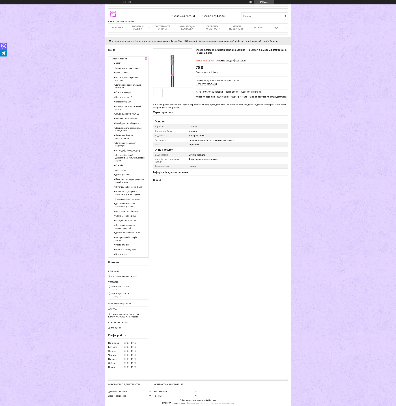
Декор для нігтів (123, 175)
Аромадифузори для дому (127, 150)
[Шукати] (285, 16)
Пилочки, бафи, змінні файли (129, 187)
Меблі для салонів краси (127, 123)
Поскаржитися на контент (198, 403)
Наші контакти (160, 392)
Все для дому (122, 254)
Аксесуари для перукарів (127, 211)
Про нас (258, 27)
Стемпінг (119, 165)
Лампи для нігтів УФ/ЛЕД (127, 114)
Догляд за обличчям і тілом (128, 233)
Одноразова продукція (125, 216)
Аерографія (120, 170)
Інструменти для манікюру (127, 199)
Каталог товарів (119, 58)
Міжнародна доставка (187, 27)
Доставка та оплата (162, 27)
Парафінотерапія (123, 102)
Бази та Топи (121, 73)
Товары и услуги (138, 27)
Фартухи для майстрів (125, 220)
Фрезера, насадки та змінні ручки (151, 41)
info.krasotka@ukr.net (121, 303)
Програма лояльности (212, 27)
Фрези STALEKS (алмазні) (184, 41)
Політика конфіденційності (222, 403)
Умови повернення (236, 27)
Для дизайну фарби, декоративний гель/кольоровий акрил (129, 158)
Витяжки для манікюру (126, 118)
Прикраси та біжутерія (125, 249)
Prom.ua (212, 400)
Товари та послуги (122, 41)
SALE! (118, 63)
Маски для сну (122, 245)
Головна (117, 27)
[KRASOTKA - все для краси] (113, 15)
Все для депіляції (123, 97)
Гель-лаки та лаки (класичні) (128, 68)
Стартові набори (123, 92)
